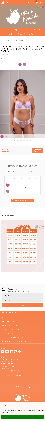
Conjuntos (15, 41)
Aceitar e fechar (22, 417)
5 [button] (27, 141)
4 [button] (24, 141)
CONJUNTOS (23, 41)
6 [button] (30, 141)
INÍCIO (2, 41)
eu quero (22, 305)
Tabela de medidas (9, 215)
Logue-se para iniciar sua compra (23, 200)
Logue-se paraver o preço (37, 150)
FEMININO (8, 41)
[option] (22, 104)
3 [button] (21, 141)
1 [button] (15, 141)
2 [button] (18, 141)
